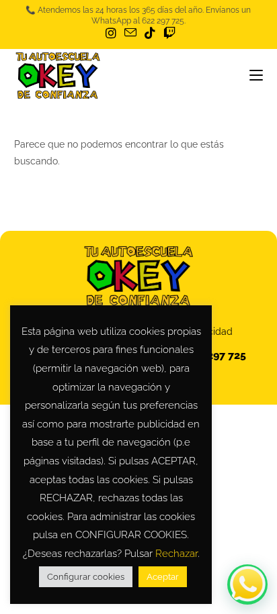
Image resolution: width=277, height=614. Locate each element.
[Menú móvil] (256, 75)
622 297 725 (216, 355)
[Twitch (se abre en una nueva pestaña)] (167, 33)
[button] (247, 584)
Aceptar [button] (163, 577)
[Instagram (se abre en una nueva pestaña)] (111, 33)
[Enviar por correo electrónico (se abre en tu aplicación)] (130, 33)
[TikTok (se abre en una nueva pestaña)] (150, 33)
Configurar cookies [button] (85, 577)
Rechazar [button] (176, 554)
